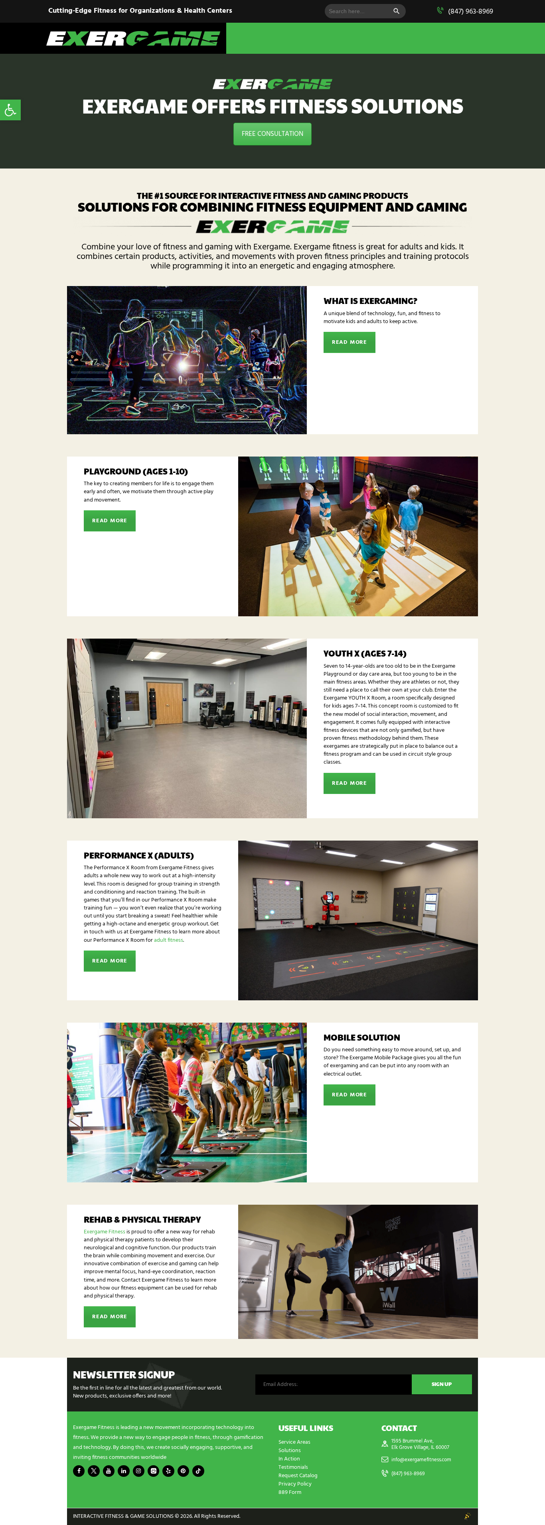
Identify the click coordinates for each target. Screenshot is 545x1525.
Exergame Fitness (104, 1232)
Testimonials (293, 1467)
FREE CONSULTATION (272, 134)
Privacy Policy (295, 1484)
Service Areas (294, 1442)
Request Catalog (298, 1475)
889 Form (289, 1492)
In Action (289, 1459)
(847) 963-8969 (470, 12)
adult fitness (168, 940)
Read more (349, 342)
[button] (10, 110)
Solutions (289, 1450)
